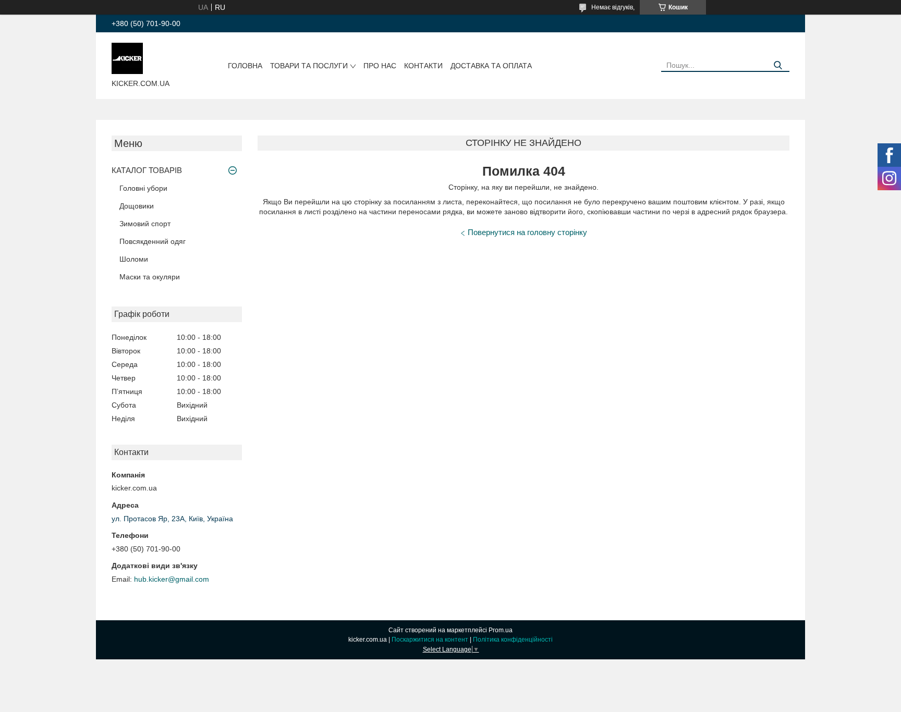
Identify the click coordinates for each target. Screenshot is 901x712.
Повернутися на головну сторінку (527, 232)
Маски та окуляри (149, 277)
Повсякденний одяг (152, 241)
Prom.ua (501, 630)
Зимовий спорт (145, 223)
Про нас (379, 66)
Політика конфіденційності (513, 639)
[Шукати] (777, 65)
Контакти (423, 66)
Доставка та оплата (491, 66)
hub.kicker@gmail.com (171, 579)
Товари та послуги (309, 66)
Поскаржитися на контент (430, 639)
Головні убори (143, 188)
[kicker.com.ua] (127, 58)
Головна (245, 66)
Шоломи (133, 259)
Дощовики (136, 206)
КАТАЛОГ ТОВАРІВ (147, 170)
